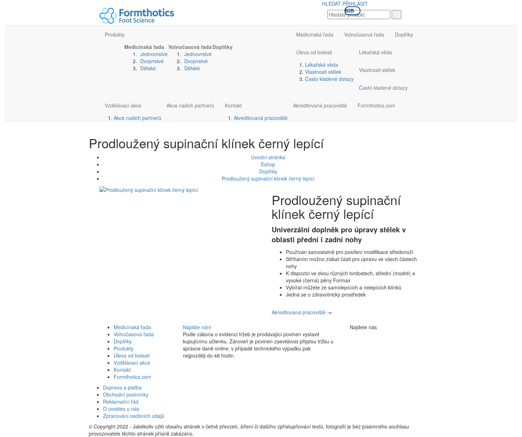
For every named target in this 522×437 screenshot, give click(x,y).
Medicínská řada (144, 46)
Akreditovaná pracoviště (261, 117)
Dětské (148, 68)
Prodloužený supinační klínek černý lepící (268, 178)
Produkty (115, 34)
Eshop (268, 164)
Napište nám (197, 327)
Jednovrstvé (154, 53)
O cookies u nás (121, 408)
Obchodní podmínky (125, 394)
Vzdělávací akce (123, 105)
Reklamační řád (120, 401)
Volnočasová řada (190, 46)
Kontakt (233, 105)
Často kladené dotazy (329, 78)
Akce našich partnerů (137, 117)
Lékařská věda (321, 64)
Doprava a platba (122, 387)
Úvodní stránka (268, 157)
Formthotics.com (376, 105)
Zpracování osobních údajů (133, 415)
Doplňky (222, 46)
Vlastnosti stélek (323, 71)
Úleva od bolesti (314, 52)
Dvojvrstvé (152, 61)
